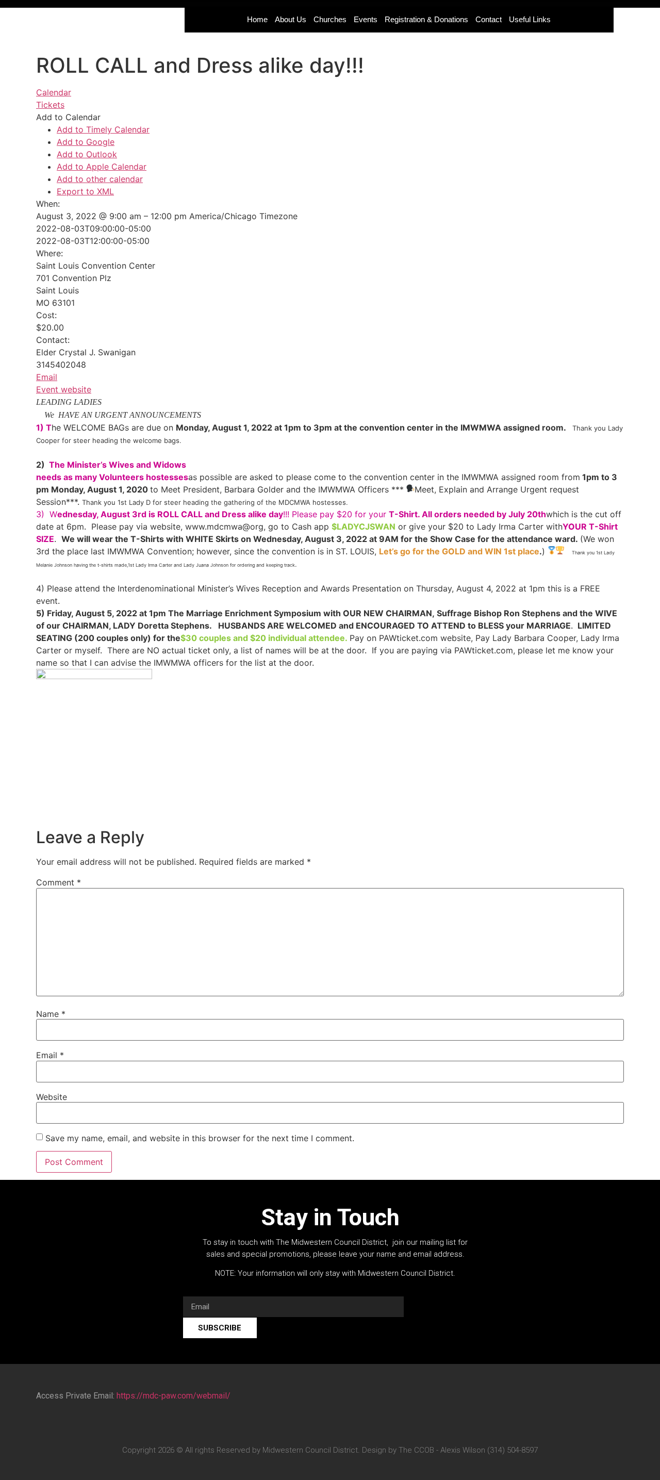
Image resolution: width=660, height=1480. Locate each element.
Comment (58, 882)
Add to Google (85, 142)
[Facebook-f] (300, 1424)
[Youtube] (340, 1424)
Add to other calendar (100, 179)
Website (51, 1097)
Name (50, 1014)
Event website (63, 389)
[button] (68, 117)
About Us (290, 19)
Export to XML (85, 191)
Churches (330, 19)
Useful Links (530, 19)
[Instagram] (359, 1424)
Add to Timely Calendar (103, 129)
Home (257, 19)
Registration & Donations (426, 19)
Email (46, 377)
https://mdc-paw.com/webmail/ (173, 1396)
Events (365, 19)
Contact (488, 19)
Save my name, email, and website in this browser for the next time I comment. (199, 1138)
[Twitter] (320, 1424)
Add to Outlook (87, 154)
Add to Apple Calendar (101, 166)
